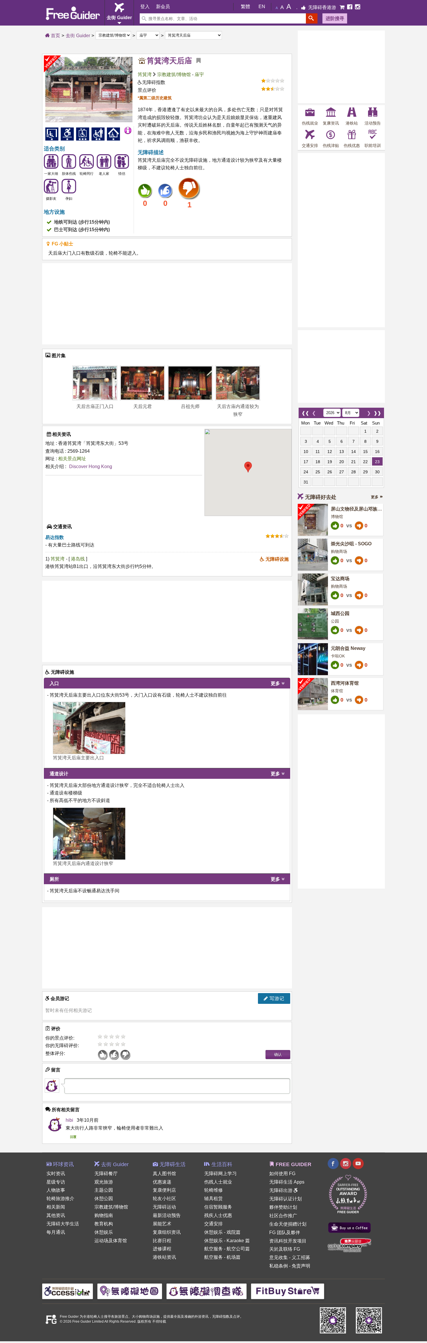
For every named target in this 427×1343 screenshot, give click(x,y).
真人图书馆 (164, 1173)
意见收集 (278, 1257)
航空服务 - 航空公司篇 (227, 1248)
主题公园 (103, 1190)
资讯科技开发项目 (287, 1240)
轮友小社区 (164, 1198)
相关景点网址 (72, 458)
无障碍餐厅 (106, 1173)
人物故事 (55, 1190)
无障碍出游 (281, 1190)
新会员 (163, 6)
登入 (145, 6)
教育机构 (103, 1223)
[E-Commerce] (343, 7)
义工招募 (301, 1257)
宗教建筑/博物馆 (174, 74)
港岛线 (78, 558)
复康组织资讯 (167, 1232)
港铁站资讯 (164, 1257)
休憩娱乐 (103, 1232)
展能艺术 (162, 1223)
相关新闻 (55, 1206)
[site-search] (311, 18)
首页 (55, 35)
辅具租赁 (213, 1198)
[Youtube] (358, 1164)
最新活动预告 (167, 1215)
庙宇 (199, 74)
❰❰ (305, 412)
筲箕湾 (145, 74)
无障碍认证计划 (285, 1198)
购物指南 (103, 1215)
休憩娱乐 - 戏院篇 (222, 1232)
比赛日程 (162, 1240)
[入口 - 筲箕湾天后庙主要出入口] (89, 728)
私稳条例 (278, 1265)
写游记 (276, 998)
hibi (69, 1120)
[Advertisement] (167, 303)
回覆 (73, 1137)
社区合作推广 (283, 1215)
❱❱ (377, 412)
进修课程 (162, 1248)
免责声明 (301, 1265)
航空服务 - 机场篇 (222, 1257)
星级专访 (55, 1182)
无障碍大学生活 (62, 1223)
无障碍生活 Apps (286, 1182)
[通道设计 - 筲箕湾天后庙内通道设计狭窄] (89, 834)
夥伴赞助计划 (283, 1207)
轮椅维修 (213, 1190)
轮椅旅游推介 (60, 1198)
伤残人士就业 (218, 1182)
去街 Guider (78, 35)
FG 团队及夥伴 (284, 1232)
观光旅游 (103, 1182)
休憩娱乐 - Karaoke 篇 (227, 1240)
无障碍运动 (164, 1206)
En (262, 6)
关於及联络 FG (284, 1249)
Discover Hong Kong (90, 466)
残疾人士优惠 (218, 1215)
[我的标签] (196, 60)
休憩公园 (103, 1198)
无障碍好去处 (320, 497)
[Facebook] (350, 7)
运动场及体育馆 (110, 1240)
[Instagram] (357, 7)
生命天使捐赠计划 (287, 1224)
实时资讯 (55, 1173)
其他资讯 (55, 1215)
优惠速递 (162, 1182)
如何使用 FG (282, 1173)
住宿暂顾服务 (218, 1206)
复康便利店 (164, 1190)
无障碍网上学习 (220, 1173)
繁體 (245, 6)
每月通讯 (55, 1232)
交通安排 (213, 1223)
